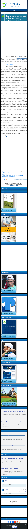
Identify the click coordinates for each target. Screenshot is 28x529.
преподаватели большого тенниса (17, 175)
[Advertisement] (14, 38)
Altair (4, 172)
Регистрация (12, 185)
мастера (10, 175)
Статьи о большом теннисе (15, 12)
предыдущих (20, 59)
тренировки (10, 174)
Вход (17, 185)
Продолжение (9, 136)
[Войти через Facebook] (13, 522)
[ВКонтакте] (4, 179)
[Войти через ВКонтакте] (11, 522)
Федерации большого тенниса (7, 176)
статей (18, 56)
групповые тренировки (16, 174)
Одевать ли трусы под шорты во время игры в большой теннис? (14, 491)
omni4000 (6, 489)
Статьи (7, 12)
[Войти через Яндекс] (15, 522)
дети (20, 174)
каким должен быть (22, 58)
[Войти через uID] (8, 522)
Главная (3, 12)
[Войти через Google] (17, 522)
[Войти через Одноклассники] (20, 522)
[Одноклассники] (6, 179)
